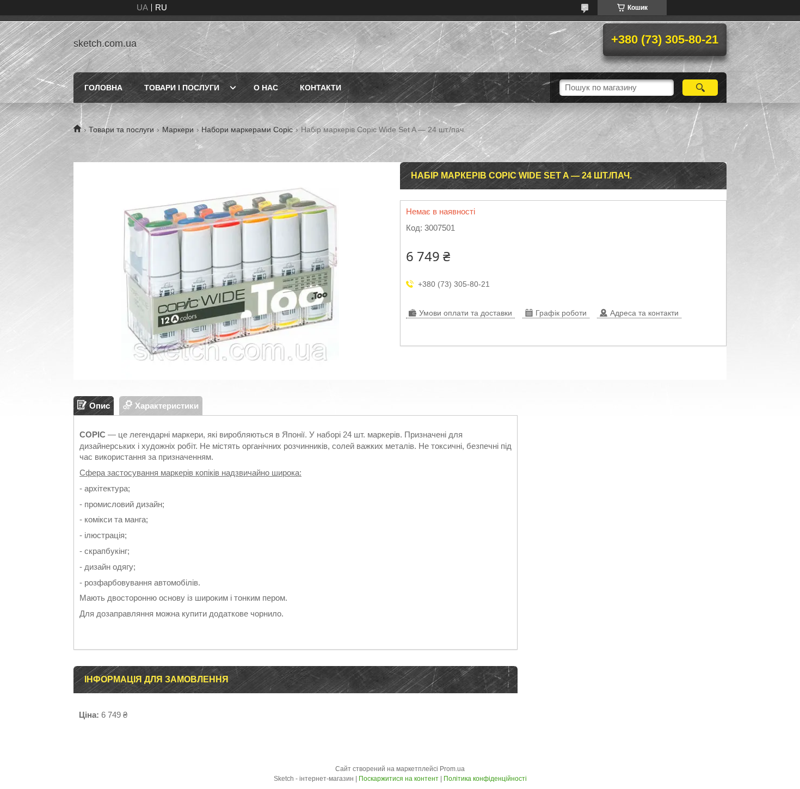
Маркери (178, 129)
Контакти (320, 87)
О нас (266, 87)
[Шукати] (700, 87)
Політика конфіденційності (485, 778)
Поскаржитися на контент (399, 778)
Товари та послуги (121, 129)
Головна (103, 87)
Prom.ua (452, 769)
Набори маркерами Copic (247, 129)
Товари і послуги (181, 87)
